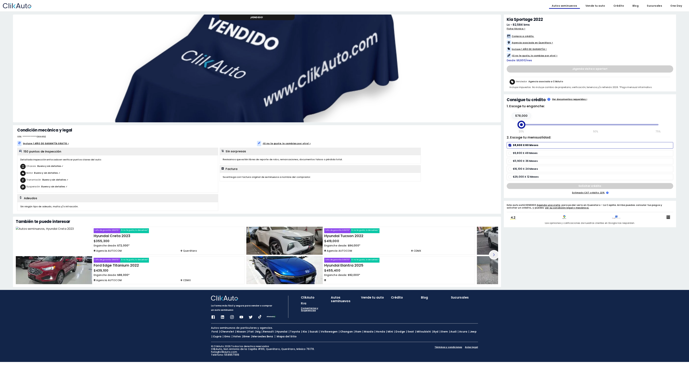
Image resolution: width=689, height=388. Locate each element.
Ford (215, 331)
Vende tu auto (595, 6)
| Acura (462, 331)
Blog (635, 6)
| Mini (389, 331)
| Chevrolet (226, 331)
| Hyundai (281, 331)
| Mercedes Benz (262, 336)
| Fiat (250, 331)
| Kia (304, 331)
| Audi (453, 331)
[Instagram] (232, 318)
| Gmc (227, 336)
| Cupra (217, 336)
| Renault (268, 331)
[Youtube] (241, 318)
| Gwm (444, 331)
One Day (676, 6)
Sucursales (654, 6)
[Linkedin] (222, 318)
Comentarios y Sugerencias (309, 309)
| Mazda (367, 331)
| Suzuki (313, 331)
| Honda (379, 331)
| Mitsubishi (423, 331)
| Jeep (472, 331)
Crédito (618, 6)
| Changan (346, 331)
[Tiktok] (260, 317)
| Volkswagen (328, 331)
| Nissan (240, 331)
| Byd (435, 331)
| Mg (258, 331)
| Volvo (236, 336)
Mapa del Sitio (287, 336)
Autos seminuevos (564, 6)
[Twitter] (251, 318)
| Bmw (246, 336)
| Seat (410, 331)
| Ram (357, 331)
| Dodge (399, 331)
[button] (589, 36)
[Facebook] (213, 318)
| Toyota (294, 331)
